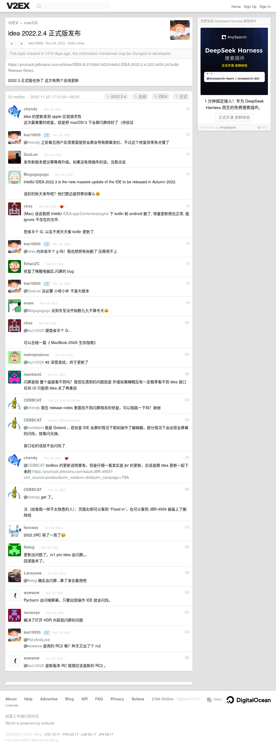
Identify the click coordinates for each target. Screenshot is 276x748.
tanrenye (32, 612)
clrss (28, 206)
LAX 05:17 (88, 734)
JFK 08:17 (106, 734)
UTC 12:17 (52, 734)
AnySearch (228, 127)
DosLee (31, 154)
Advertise (49, 698)
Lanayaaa (33, 572)
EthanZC (32, 263)
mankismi (32, 374)
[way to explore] (18, 6)
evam (28, 302)
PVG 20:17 (70, 734)
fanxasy (31, 527)
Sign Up (250, 6)
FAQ (99, 698)
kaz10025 (36, 43)
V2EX (13, 22)
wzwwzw (31, 592)
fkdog (29, 547)
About (11, 698)
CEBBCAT (33, 400)
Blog (69, 698)
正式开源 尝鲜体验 (234, 117)
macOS (31, 22)
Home (236, 6)
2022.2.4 (118, 96)
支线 (141, 96)
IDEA (162, 96)
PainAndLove (38, 639)
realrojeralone (36, 354)
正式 (182, 96)
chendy (30, 108)
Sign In (265, 6)
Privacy (117, 698)
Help (28, 698)
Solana (138, 698)
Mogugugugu (36, 174)
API (84, 698)
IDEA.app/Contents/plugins (86, 213)
